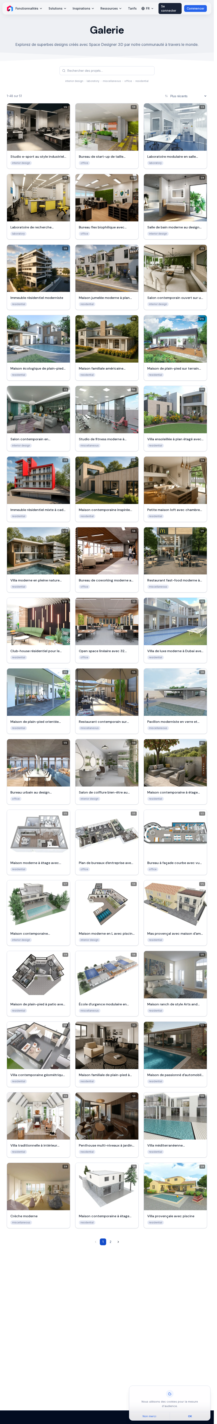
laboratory (93, 81)
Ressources (109, 8)
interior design (74, 81)
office (128, 81)
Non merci (149, 1416)
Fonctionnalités (26, 8)
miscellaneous (112, 81)
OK (190, 1416)
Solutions (56, 8)
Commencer (195, 8)
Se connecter (168, 8)
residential (142, 81)
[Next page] (118, 1241)
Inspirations (81, 8)
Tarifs (132, 8)
